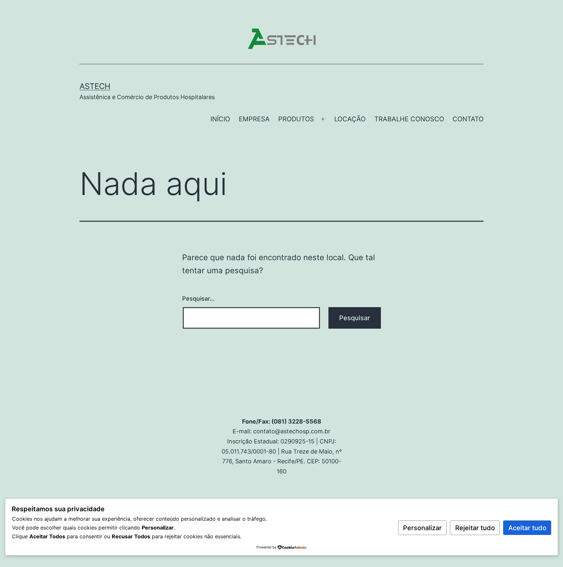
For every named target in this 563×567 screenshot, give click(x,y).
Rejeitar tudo (475, 528)
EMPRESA (254, 119)
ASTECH (94, 86)
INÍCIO (220, 119)
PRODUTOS (296, 119)
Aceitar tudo (527, 528)
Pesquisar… (198, 298)
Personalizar (422, 528)
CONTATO (468, 119)
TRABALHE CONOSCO (409, 119)
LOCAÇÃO (350, 119)
